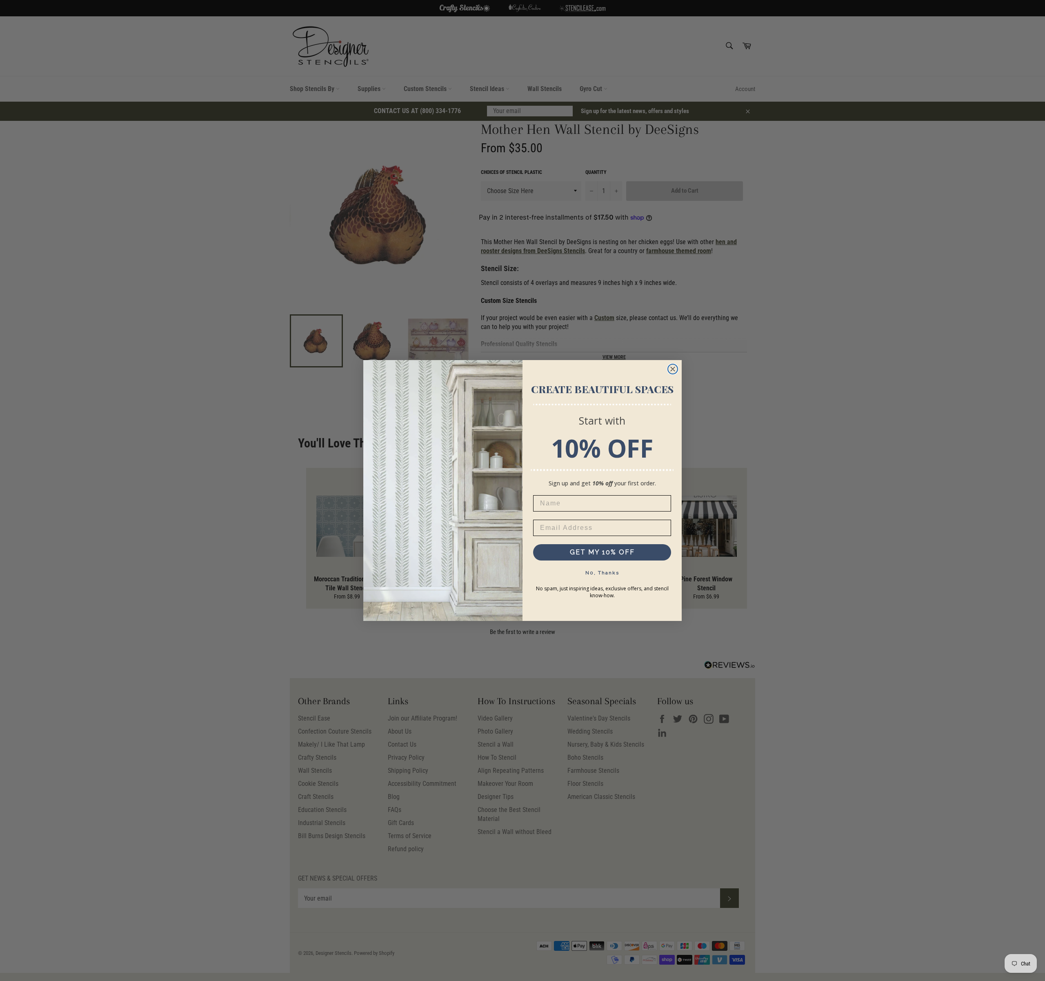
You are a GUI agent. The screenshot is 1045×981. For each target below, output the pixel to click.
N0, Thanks (602, 573)
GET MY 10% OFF (602, 552)
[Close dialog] (673, 369)
